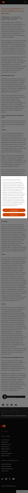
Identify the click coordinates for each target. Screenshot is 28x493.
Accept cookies (14, 210)
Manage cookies (14, 214)
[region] (14, 197)
